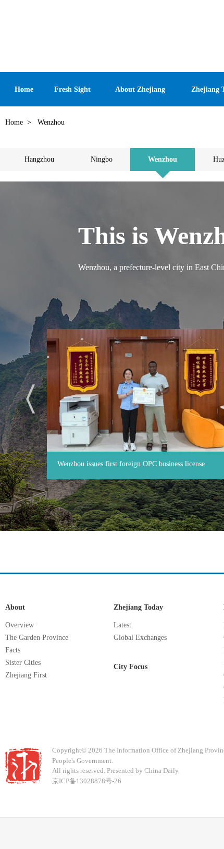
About (15, 607)
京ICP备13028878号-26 (86, 781)
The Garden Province (36, 637)
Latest (122, 625)
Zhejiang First (26, 675)
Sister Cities (23, 662)
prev (30, 399)
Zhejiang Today (138, 607)
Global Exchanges (140, 637)
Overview (19, 625)
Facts (12, 650)
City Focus (130, 667)
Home (14, 122)
